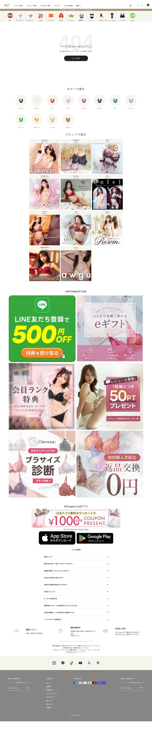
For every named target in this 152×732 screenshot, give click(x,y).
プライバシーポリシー (52, 693)
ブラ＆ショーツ (20, 15)
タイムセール (51, 15)
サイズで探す (18, 6)
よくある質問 (68, 6)
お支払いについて (50, 591)
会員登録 (48, 686)
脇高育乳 (81, 15)
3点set (41, 15)
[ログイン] (138, 6)
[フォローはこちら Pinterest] (98, 663)
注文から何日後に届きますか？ (54, 578)
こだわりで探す (45, 6)
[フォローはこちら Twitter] (89, 663)
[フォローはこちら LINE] (63, 663)
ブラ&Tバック (31, 15)
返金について (50, 700)
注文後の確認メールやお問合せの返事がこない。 (60, 612)
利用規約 (48, 707)
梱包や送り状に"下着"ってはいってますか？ (58, 564)
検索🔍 (78, 6)
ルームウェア (112, 15)
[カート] (147, 6)
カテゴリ (57, 6)
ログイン (48, 683)
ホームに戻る (76, 58)
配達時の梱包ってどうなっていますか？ (57, 571)
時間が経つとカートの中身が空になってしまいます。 (61, 605)
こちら (122, 634)
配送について (50, 704)
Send (28, 688)
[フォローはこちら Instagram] (54, 663)
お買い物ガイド (50, 697)
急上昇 (61, 15)
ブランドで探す (32, 6)
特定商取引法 (50, 690)
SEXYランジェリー (102, 15)
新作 (10, 15)
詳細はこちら (75, 635)
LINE (132, 15)
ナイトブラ (122, 15)
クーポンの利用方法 (50, 599)
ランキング (71, 15)
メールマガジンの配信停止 (52, 619)
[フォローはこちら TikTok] (71, 663)
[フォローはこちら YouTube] (80, 663)
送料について (48, 557)
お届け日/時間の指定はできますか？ (56, 585)
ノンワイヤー (92, 15)
